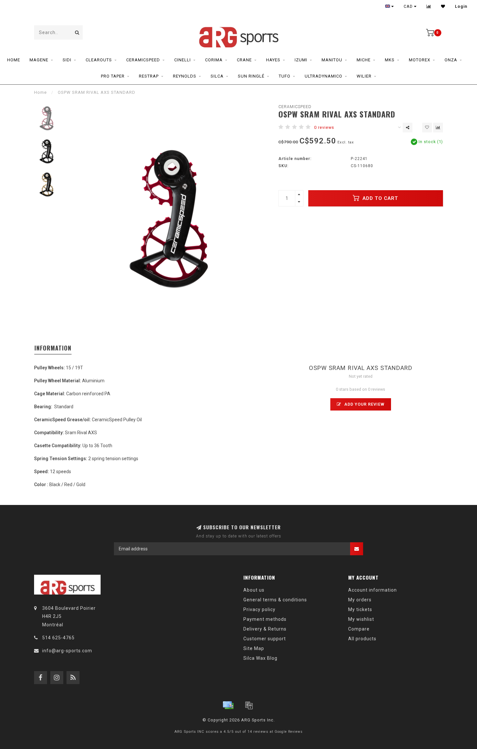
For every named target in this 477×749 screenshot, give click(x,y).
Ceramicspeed (143, 59)
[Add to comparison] (438, 127)
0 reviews (324, 127)
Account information (372, 590)
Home (13, 59)
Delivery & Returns (265, 629)
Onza (451, 59)
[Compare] (428, 6)
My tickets (360, 609)
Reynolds (184, 76)
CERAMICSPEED (295, 106)
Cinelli (182, 59)
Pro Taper (113, 76)
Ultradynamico (323, 76)
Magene (39, 59)
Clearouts (99, 59)
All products (362, 638)
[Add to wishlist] (427, 127)
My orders (360, 599)
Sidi (67, 59)
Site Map (253, 648)
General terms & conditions (275, 599)
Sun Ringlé (251, 76)
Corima (214, 59)
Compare (359, 629)
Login (461, 6)
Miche (364, 59)
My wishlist (361, 619)
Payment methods (265, 619)
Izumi (301, 59)
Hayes (273, 59)
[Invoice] (249, 705)
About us (253, 590)
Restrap (149, 76)
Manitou (332, 59)
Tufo (284, 76)
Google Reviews (289, 731)
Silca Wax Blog (260, 658)
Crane (244, 59)
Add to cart (379, 198)
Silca (217, 76)
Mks (390, 59)
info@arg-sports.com (67, 650)
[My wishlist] (443, 6)
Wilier (364, 76)
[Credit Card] (228, 705)
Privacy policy (259, 609)
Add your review (364, 404)
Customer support (264, 638)
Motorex (419, 59)
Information (52, 348)
